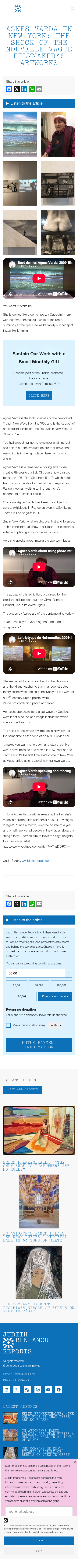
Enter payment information (39, 1045)
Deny (39, 1551)
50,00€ (39, 985)
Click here (39, 395)
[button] (6, 1520)
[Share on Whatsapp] (32, 89)
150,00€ (21, 996)
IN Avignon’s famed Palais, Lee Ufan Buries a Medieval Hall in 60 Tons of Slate (35, 1237)
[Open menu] (72, 8)
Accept (39, 1541)
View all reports (23, 1089)
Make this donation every (29, 1025)
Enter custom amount (55, 996)
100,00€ (61, 985)
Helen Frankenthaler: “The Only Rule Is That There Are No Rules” (36, 1166)
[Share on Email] (39, 89)
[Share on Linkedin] (24, 89)
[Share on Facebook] (9, 89)
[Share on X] (17, 89)
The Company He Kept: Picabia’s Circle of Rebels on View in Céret (38, 1308)
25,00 (16, 985)
